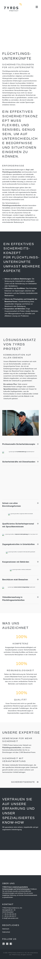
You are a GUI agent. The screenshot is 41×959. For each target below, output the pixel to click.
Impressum (5, 929)
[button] (38, 444)
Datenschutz (6, 932)
